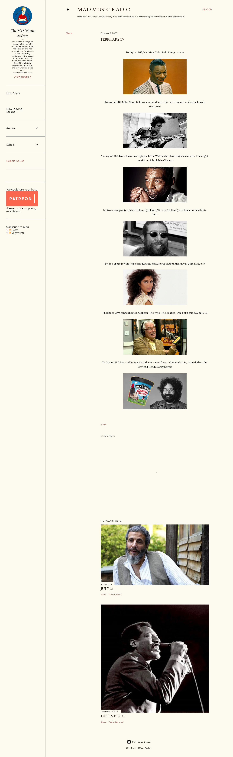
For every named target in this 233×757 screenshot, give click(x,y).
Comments (17, 232)
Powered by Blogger (141, 742)
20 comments (114, 594)
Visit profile (22, 77)
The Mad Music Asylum (23, 33)
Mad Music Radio (103, 9)
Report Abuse (15, 160)
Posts (14, 230)
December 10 (113, 716)
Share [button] (69, 33)
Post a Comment (116, 722)
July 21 (107, 588)
